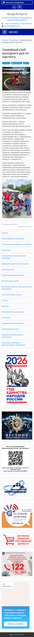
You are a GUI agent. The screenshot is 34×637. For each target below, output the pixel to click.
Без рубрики (17, 63)
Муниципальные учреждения (13, 312)
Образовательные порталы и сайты (15, 264)
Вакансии (5, 306)
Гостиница (6, 317)
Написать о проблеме (15, 624)
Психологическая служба (11, 295)
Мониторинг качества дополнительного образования (17, 288)
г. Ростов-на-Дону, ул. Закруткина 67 (18, 23)
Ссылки (5, 300)
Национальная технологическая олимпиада (14, 257)
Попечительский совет (10, 329)
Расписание (6, 250)
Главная (5, 233)
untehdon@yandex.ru (12, 26)
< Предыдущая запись (9, 224)
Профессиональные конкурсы (13, 275)
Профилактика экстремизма (12, 323)
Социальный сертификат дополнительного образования (13, 344)
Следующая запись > (25, 226)
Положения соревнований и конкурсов (16, 244)
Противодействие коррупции (13, 239)
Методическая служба (10, 281)
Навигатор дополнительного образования (12, 336)
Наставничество (8, 269)
